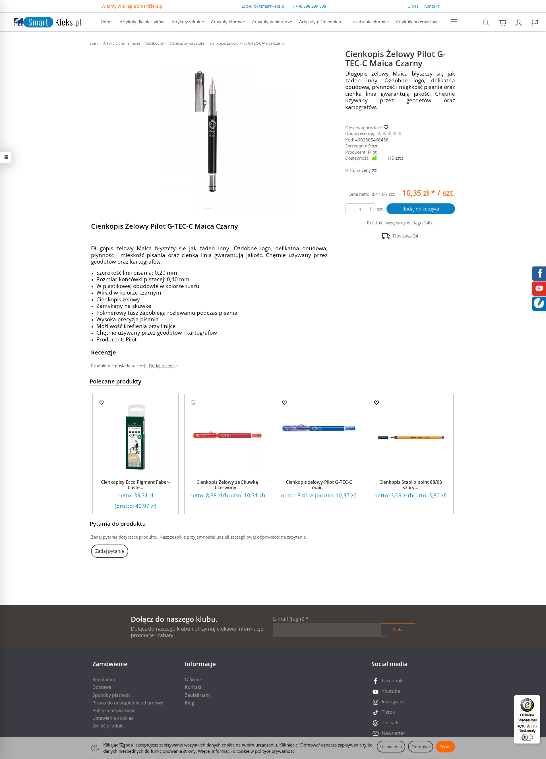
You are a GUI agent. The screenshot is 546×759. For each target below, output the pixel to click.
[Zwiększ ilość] (350, 208)
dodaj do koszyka (420, 209)
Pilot (372, 152)
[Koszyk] (502, 22)
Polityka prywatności (114, 710)
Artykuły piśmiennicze (320, 21)
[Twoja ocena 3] (389, 134)
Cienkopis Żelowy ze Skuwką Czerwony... (227, 485)
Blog (189, 703)
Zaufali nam (197, 695)
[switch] (527, 737)
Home (107, 21)
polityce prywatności (275, 751)
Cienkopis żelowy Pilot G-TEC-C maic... (319, 485)
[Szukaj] (486, 22)
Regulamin (103, 679)
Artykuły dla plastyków (142, 21)
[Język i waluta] (535, 22)
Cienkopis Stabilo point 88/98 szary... (410, 485)
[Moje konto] (518, 22)
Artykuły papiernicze (272, 21)
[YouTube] (539, 288)
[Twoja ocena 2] (384, 134)
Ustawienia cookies (112, 718)
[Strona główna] (42, 21)
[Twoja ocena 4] (394, 134)
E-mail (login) (288, 618)
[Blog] (539, 302)
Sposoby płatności (112, 695)
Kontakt (431, 6)
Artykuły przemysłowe (418, 21)
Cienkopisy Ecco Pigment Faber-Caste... (135, 485)
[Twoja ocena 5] (399, 134)
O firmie (193, 679)
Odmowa (420, 746)
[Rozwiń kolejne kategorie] (454, 21)
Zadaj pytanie (109, 551)
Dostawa (101, 687)
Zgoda (445, 746)
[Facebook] (539, 273)
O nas (413, 6)
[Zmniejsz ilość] (370, 208)
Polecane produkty (115, 381)
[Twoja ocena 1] (379, 134)
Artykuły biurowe (228, 21)
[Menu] (536, 698)
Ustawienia (391, 746)
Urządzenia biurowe (369, 21)
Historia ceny (358, 170)
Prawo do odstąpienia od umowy (127, 703)
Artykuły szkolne (187, 21)
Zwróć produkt (108, 726)
